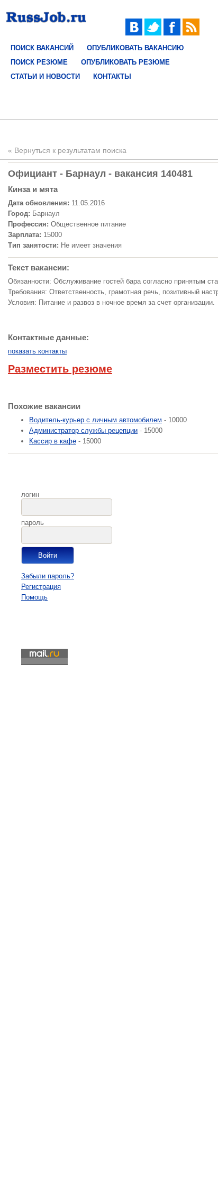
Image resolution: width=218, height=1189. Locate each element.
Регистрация (41, 587)
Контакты (112, 76)
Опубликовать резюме (125, 62)
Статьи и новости (45, 76)
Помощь (34, 597)
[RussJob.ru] (46, 25)
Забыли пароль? (47, 576)
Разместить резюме (60, 369)
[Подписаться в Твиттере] (152, 33)
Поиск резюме (39, 62)
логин (30, 494)
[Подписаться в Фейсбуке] (172, 33)
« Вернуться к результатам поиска (67, 150)
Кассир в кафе (52, 441)
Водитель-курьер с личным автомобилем (95, 420)
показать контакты (37, 351)
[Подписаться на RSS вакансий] (191, 33)
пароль (32, 523)
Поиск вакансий (42, 48)
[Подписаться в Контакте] (133, 33)
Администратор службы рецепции (83, 430)
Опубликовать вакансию (135, 48)
